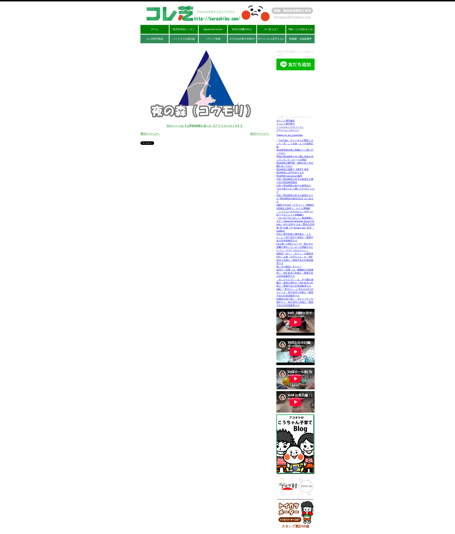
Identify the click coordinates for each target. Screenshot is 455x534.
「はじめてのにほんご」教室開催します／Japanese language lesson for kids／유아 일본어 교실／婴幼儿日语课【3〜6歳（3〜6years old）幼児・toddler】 (295, 224)
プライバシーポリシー (287, 130)
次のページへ (259, 133)
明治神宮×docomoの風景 (289, 176)
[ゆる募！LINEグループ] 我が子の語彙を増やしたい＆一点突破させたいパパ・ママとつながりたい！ (294, 247)
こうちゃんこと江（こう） (290, 127)
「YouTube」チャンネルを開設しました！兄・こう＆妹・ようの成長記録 (294, 143)
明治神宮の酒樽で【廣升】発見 (292, 169)
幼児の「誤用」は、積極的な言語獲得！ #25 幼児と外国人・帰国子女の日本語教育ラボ (294, 273)
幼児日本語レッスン (184, 29)
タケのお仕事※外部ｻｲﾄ (242, 38)
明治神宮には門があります (290, 172)
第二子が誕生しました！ (289, 266)
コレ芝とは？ (271, 29)
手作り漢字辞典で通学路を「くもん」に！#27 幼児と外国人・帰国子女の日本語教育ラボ (294, 237)
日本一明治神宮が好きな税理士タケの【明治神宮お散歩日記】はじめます (294, 198)
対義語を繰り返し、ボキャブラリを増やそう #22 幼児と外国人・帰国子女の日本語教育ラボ (294, 302)
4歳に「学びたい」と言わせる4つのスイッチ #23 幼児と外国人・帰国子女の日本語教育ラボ (295, 292)
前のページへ (150, 133)
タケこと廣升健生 (285, 120)
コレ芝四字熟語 (154, 38)
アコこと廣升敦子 (285, 123)
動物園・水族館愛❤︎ (300, 38)
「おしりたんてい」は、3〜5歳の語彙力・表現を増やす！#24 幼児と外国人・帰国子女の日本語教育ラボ (295, 282)
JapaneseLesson (213, 29)
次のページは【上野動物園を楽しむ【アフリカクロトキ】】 (205, 125)
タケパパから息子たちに (271, 38)
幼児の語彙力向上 (242, 29)
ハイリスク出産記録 (184, 38)
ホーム (154, 29)
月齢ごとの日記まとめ (300, 29)
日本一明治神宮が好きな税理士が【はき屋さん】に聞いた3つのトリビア (295, 188)
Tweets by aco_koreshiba (289, 135)
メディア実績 (212, 38)
